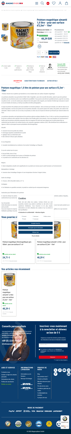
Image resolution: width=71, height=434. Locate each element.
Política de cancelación (7, 382)
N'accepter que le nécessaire (35, 227)
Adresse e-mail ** (44, 344)
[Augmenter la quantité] (46, 53)
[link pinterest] (55, 374)
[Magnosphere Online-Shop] (12, 3)
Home (2, 10)
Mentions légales (40, 212)
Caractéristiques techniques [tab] (34, 81)
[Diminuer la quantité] (39, 53)
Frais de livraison (43, 42)
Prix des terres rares (42, 386)
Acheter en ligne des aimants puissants (9, 376)
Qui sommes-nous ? (42, 376)
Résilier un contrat (6, 384)
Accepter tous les (35, 223)
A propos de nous (42, 397)
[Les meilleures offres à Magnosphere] (48, 3)
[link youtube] (64, 370)
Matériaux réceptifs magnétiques (13, 10)
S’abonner (52, 357)
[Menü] (68, 416)
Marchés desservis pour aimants (43, 382)
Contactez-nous (5, 372)
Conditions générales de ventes (43, 389)
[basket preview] (66, 3)
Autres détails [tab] (52, 81)
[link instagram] (69, 370)
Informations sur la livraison (26, 375)
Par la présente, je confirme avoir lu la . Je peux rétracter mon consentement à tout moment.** (52, 351)
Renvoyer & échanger (26, 378)
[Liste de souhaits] (53, 3)
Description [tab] (18, 81)
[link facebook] (60, 370)
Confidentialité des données (42, 394)
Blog (38, 374)
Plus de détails (35, 236)
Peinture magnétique (27, 10)
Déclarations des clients (7, 379)
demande (66, 42)
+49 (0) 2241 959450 (63, 73)
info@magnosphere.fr (9, 344)
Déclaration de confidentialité (26, 212)
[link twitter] (55, 370)
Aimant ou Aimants (42, 379)
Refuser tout (35, 232)
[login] (60, 3)
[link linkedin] (69, 374)
